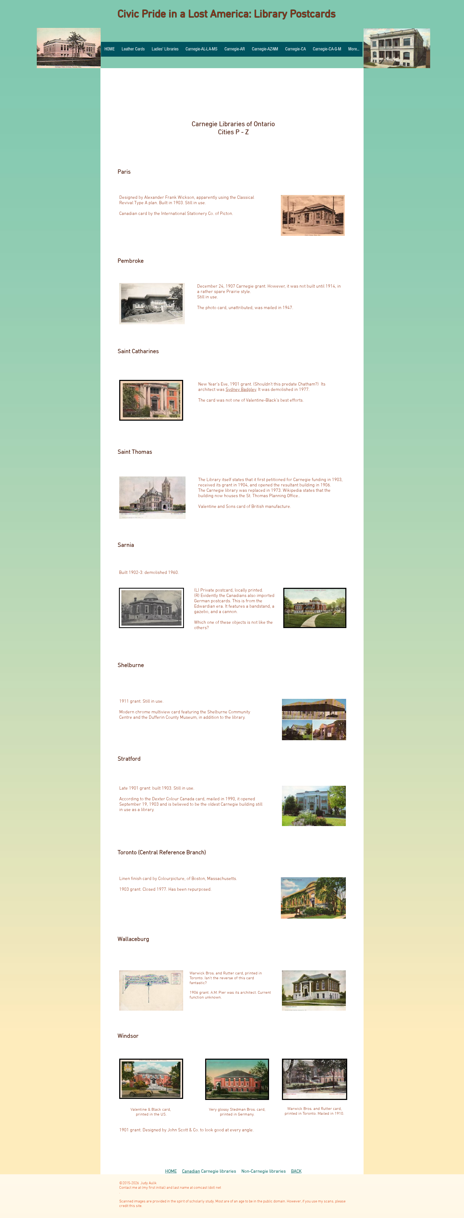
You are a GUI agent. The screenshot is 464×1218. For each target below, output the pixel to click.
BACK (296, 1171)
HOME (171, 1171)
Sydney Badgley (241, 389)
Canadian (191, 1171)
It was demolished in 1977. (283, 389)
